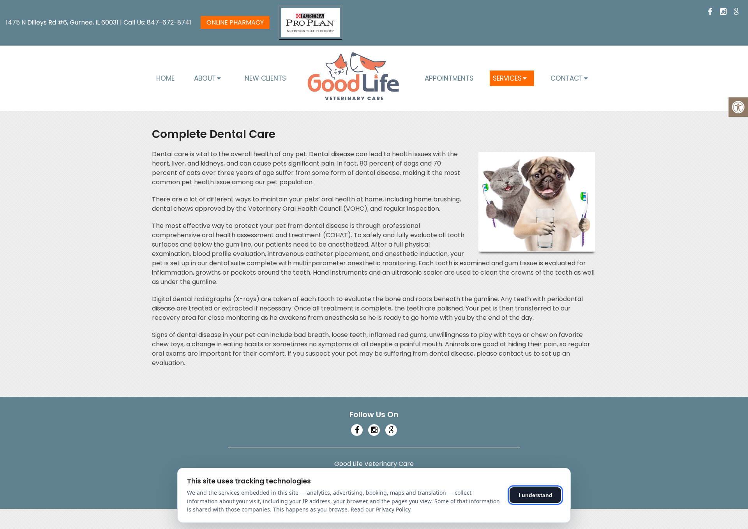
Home (165, 78)
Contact (566, 78)
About (205, 78)
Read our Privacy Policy (380, 509)
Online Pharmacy (235, 22)
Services (507, 78)
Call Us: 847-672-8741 (157, 22)
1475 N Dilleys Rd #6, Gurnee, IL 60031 (63, 22)
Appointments (449, 78)
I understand (535, 495)
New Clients (265, 78)
